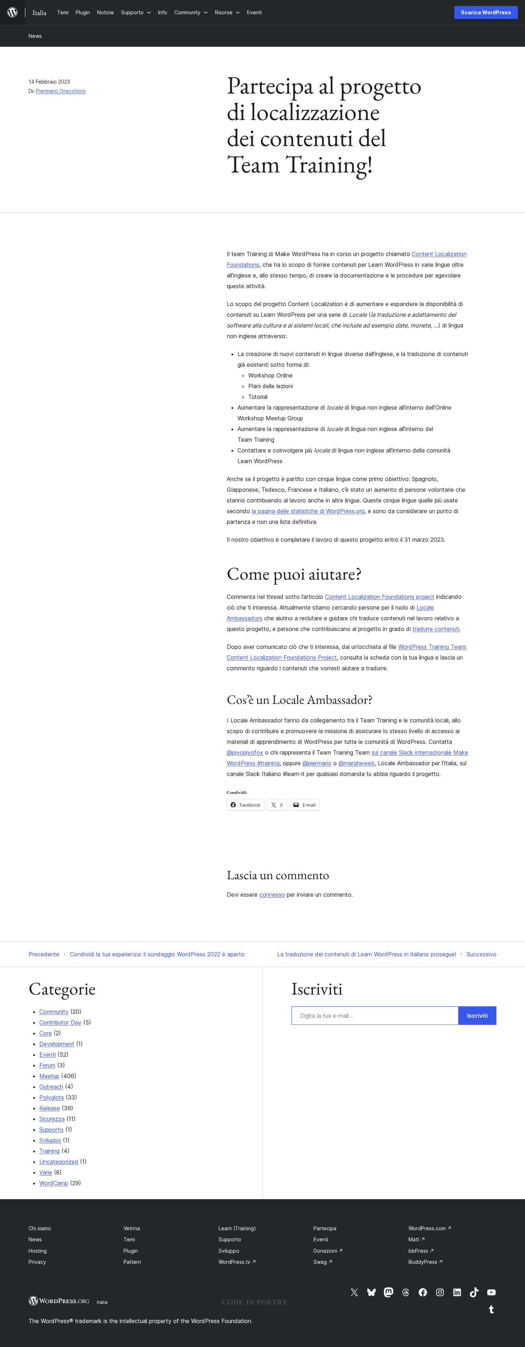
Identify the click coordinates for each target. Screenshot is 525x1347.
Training (49, 1151)
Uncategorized (58, 1161)
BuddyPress (426, 1262)
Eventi (47, 1054)
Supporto (51, 1129)
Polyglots (51, 1097)
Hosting (38, 1251)
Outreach (51, 1086)
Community (54, 1011)
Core (45, 1033)
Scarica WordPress (486, 12)
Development (56, 1043)
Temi (129, 1239)
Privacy (37, 1262)
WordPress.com (430, 1228)
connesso (272, 894)
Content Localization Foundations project (379, 596)
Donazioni (328, 1251)
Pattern (132, 1262)
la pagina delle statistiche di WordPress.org (308, 511)
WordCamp (53, 1183)
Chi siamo (40, 1228)
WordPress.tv (237, 1262)
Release (49, 1108)
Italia (102, 1302)
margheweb (357, 763)
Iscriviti (477, 1015)
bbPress (421, 1251)
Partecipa (325, 1228)
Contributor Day (60, 1022)
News (35, 36)
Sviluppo (50, 1140)
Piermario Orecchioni (60, 91)
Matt (417, 1239)
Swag (323, 1262)
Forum (47, 1065)
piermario (316, 763)
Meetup (49, 1076)
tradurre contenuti (435, 628)
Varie (45, 1172)
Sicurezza (52, 1118)
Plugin (131, 1251)
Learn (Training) (237, 1228)
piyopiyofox (245, 752)
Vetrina (132, 1228)
